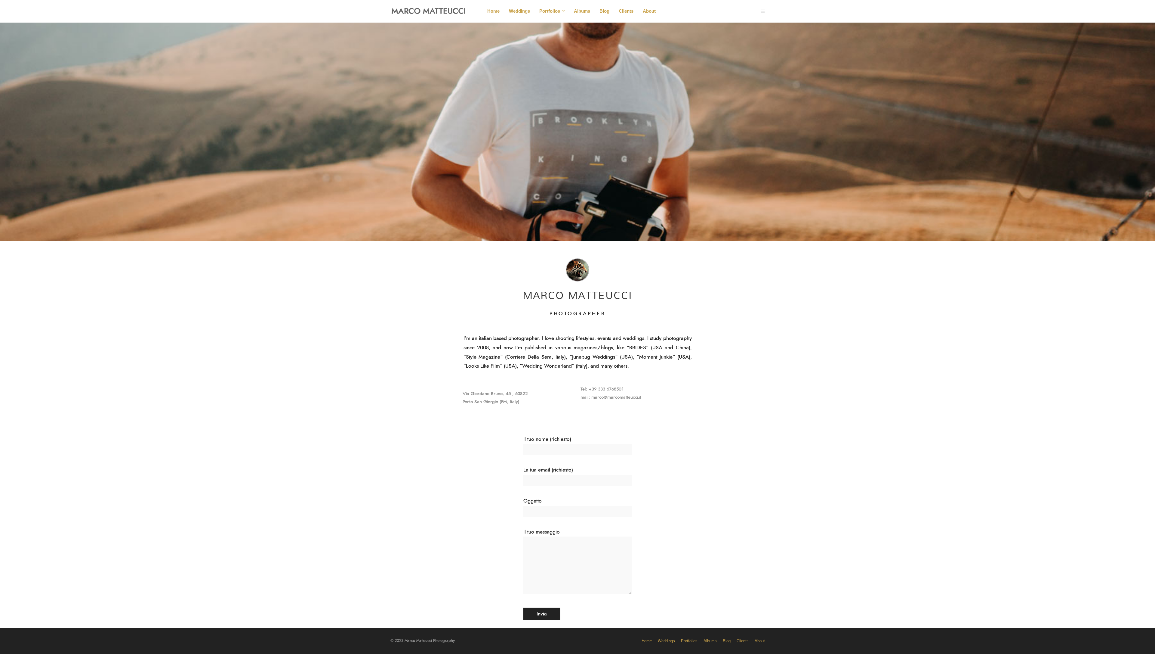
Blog (604, 11)
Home (493, 11)
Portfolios (549, 11)
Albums (582, 11)
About (649, 11)
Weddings (519, 11)
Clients (626, 11)
